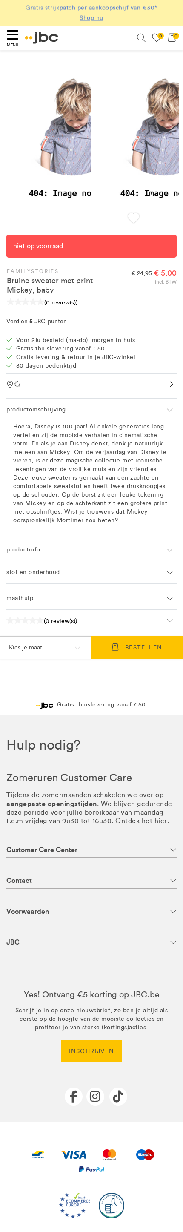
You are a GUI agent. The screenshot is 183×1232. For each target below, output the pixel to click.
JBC (13, 942)
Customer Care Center (41, 850)
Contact (19, 880)
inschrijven (91, 1051)
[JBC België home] (42, 38)
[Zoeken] (141, 38)
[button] (133, 218)
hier (160, 821)
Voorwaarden (27, 911)
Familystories (33, 271)
